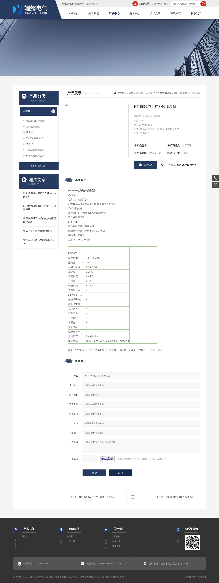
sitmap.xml (190, 576)
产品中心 (114, 13)
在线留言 (175, 13)
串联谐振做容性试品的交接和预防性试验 (40, 220)
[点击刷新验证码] (107, 458)
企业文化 (116, 541)
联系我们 (196, 13)
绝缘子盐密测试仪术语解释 (37, 231)
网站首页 (73, 13)
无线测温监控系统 (35, 120)
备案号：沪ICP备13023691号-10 (84, 576)
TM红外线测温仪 (34, 138)
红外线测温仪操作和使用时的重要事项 (40, 207)
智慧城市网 (118, 576)
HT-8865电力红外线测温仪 (180, 497)
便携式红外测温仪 (35, 155)
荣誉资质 (116, 546)
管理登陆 (201, 576)
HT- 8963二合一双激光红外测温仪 (97, 497)
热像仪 (29, 144)
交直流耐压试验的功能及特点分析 (40, 242)
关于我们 (93, 13)
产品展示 (140, 93)
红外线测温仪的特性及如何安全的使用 (40, 195)
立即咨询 (148, 165)
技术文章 (155, 13)
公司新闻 (71, 536)
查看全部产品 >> (38, 166)
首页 (131, 93)
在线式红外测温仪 (35, 150)
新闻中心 (134, 13)
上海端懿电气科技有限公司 (84, 3)
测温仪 (26, 111)
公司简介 (116, 536)
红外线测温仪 (33, 126)
